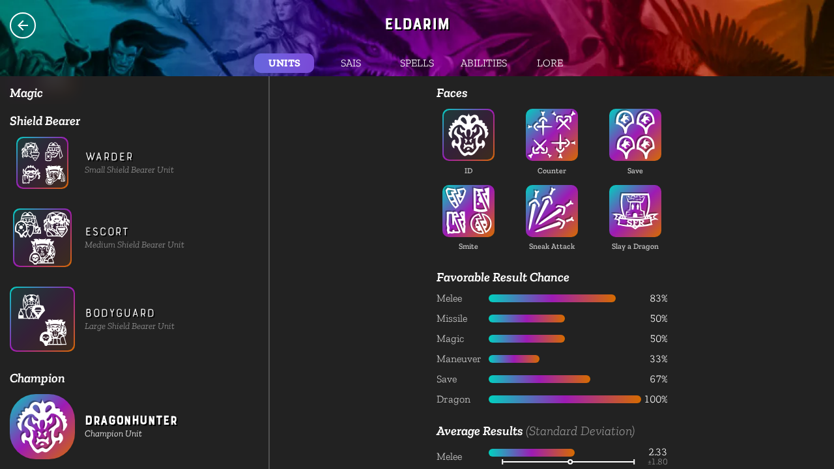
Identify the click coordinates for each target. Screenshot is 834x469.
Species (23, 25)
